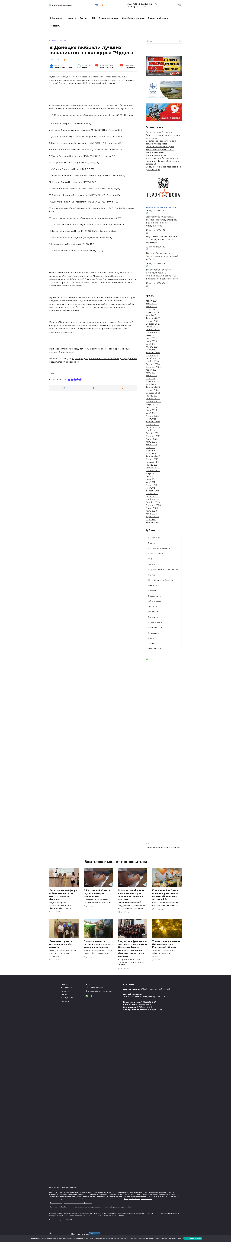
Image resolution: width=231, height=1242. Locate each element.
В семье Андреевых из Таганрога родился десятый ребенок (162, 256)
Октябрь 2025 (153, 330)
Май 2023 (150, 413)
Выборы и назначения (159, 548)
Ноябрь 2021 (152, 465)
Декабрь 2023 (153, 393)
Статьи (83, 18)
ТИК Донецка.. (155, 649)
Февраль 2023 (153, 422)
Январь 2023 (152, 424)
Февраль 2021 (153, 491)
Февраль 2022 (153, 456)
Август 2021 (151, 473)
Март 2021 (151, 488)
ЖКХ (150, 559)
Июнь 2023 (151, 410)
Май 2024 (150, 378)
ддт (52, 373)
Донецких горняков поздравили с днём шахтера (60, 944)
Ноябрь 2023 (152, 396)
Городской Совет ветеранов (99, 991)
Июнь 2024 (151, 376)
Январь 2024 (152, 390)
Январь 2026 (152, 321)
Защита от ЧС (154, 564)
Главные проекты (156, 553)
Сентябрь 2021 (153, 471)
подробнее (78, 1238)
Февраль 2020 (153, 522)
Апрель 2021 (152, 485)
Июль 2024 (151, 373)
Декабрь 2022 (153, 427)
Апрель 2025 (152, 347)
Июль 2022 (151, 442)
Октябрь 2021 (152, 468)
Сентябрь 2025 (153, 332)
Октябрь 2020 (153, 502)
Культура (152, 575)
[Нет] (228, 1238)
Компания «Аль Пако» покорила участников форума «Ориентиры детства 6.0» (162, 161)
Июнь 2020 (151, 514)
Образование (154, 596)
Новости (71, 18)
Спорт (151, 638)
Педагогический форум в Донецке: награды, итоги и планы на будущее (163, 135)
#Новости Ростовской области (161, 208)
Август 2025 (151, 335)
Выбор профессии (158, 18)
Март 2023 (151, 419)
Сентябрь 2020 (153, 505)
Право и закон (155, 622)
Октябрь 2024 (153, 364)
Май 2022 (150, 447)
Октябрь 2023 (153, 399)
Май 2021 (150, 482)
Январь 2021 (152, 494)
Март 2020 (151, 519)
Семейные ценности (133, 18)
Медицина (153, 585)
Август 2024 (152, 370)
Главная (64, 985)
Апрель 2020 (152, 517)
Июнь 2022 (151, 445)
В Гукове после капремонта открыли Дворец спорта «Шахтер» (161, 239)
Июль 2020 (151, 511)
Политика (153, 617)
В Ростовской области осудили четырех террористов (97, 893)
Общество (153, 606)
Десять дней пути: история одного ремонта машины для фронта (98, 944)
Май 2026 (150, 309)
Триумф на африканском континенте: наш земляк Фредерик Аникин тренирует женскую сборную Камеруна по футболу (132, 948)
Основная (153, 612)
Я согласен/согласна (192, 1238)
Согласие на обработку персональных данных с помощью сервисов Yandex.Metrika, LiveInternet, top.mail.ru (90, 1207)
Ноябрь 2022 (152, 430)
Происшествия (155, 627)
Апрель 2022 (152, 450)
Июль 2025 (151, 338)
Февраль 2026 (153, 318)
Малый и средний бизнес (160, 580)
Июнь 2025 (151, 341)
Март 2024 (151, 384)
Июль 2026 (151, 304)
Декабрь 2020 (153, 496)
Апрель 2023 (152, 416)
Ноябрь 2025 (152, 327)
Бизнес (151, 543)
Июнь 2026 (151, 306)
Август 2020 (152, 508)
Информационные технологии (163, 569)
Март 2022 (151, 453)
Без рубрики (154, 538)
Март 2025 (151, 350)
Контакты (55, 26)
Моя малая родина (94, 988)
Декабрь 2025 (153, 324)
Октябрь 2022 (153, 433)
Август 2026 (151, 301)
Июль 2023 (151, 407)
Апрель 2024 (152, 381)
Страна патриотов (109, 18)
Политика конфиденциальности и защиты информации (71, 1203)
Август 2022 (152, 439)
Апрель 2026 (152, 312)
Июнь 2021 (151, 479)
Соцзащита (153, 633)
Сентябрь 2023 (153, 401)
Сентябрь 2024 (153, 367)
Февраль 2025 (153, 353)
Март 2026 (151, 315)
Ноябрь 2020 (152, 499)
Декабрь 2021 (152, 462)
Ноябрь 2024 (152, 361)
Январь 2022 (152, 459)
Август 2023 (152, 404)
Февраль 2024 (153, 387)
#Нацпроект (56, 18)
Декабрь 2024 (153, 358)
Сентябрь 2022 (153, 436)
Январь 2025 (152, 355)
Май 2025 (150, 344)
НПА (93, 18)
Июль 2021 (151, 476)
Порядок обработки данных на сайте (138, 1199)
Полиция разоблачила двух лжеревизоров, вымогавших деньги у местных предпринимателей (131, 896)
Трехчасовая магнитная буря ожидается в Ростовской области (166, 944)
